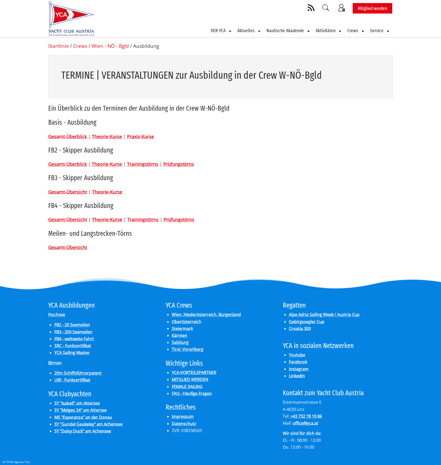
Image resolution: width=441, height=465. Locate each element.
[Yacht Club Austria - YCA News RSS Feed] (311, 7)
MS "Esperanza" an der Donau (83, 417)
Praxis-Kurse (140, 136)
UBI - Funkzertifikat (72, 380)
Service (377, 30)
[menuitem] (221, 30)
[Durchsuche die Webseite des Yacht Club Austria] (326, 7)
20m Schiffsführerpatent (78, 373)
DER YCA (218, 30)
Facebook (298, 362)
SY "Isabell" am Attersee (77, 403)
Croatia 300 (300, 328)
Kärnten (179, 335)
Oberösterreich (186, 321)
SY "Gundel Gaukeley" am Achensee (88, 424)
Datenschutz (184, 423)
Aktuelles (246, 30)
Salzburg (180, 342)
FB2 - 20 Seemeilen (72, 325)
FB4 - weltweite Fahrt (74, 339)
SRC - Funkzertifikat (72, 345)
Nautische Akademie (285, 30)
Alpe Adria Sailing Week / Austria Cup (324, 314)
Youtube (297, 355)
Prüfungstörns (178, 164)
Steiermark (182, 328)
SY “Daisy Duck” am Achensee (82, 431)
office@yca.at (305, 423)
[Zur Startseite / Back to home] (71, 33)
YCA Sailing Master (72, 352)
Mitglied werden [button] (372, 8)
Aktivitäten (326, 30)
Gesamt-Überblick (67, 136)
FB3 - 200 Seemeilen (73, 332)
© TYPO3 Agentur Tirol (16, 462)
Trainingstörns (142, 164)
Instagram (299, 369)
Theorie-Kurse (107, 136)
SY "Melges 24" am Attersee (80, 410)
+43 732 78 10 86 (306, 416)
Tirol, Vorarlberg (187, 349)
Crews (352, 30)
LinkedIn (297, 376)
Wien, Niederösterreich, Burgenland (206, 314)
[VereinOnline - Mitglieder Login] (342, 7)
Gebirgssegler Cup (306, 321)
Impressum (183, 416)
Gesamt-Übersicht (67, 192)
